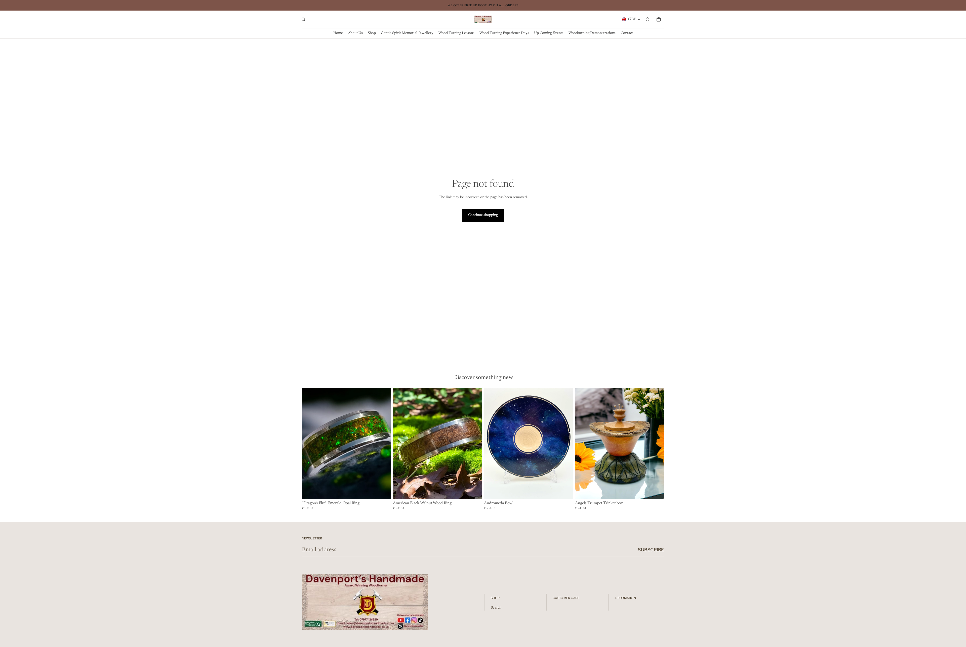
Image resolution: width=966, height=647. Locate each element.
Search (496, 608)
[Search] (303, 19)
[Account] (647, 19)
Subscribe (651, 549)
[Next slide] (565, 443)
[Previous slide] (491, 443)
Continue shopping (483, 215)
